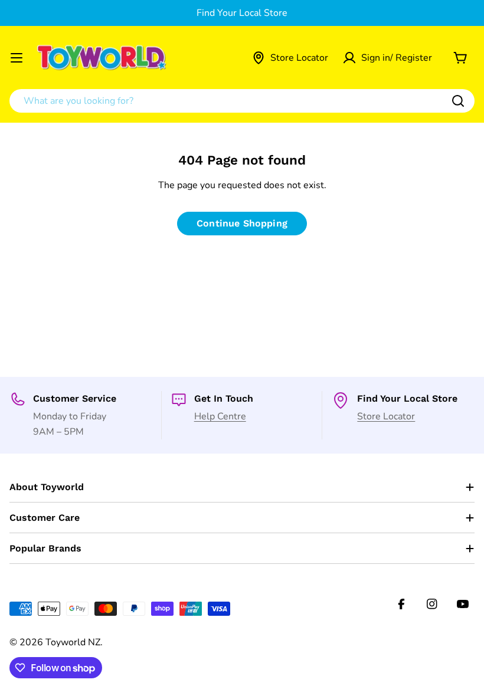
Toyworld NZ (72, 642)
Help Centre (220, 416)
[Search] (458, 101)
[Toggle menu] (16, 58)
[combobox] (242, 101)
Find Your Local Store (242, 12)
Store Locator (386, 416)
